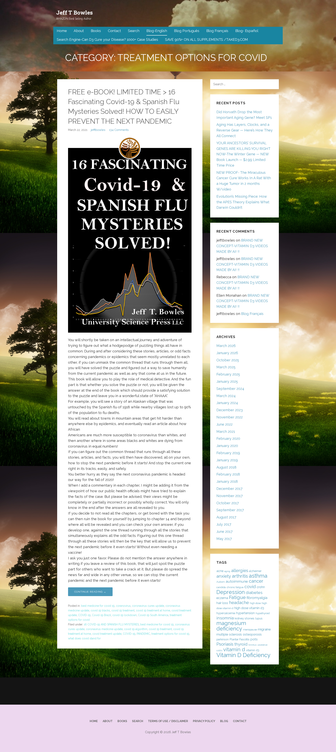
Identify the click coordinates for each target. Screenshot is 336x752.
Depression (230, 592)
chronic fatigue (235, 587)
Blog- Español (246, 31)
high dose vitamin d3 (249, 608)
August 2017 (226, 517)
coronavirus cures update (148, 605)
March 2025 (225, 367)
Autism (220, 581)
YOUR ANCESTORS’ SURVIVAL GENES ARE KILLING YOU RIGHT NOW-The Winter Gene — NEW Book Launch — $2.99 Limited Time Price (243, 154)
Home (62, 31)
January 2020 (227, 446)
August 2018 (226, 467)
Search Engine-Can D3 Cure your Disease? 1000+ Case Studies (107, 39)
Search (133, 31)
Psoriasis (224, 644)
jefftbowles (98, 129)
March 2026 (226, 346)
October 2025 (227, 360)
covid (250, 586)
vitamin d (234, 649)
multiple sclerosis (229, 634)
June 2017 (224, 531)
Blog (224, 721)
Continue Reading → (90, 591)
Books (96, 31)
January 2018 (227, 481)
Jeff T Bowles (74, 12)
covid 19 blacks (100, 610)
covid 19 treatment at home (153, 610)
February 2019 (228, 453)
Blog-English (156, 31)
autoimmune (237, 581)
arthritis (240, 576)
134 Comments (119, 129)
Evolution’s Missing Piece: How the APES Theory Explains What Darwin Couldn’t (242, 202)
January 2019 (227, 460)
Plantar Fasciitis (239, 639)
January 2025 (227, 381)
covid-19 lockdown (124, 615)
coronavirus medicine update (104, 629)
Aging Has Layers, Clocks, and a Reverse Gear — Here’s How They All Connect (244, 130)
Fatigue (237, 597)
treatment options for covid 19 (170, 633)
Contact (114, 31)
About (79, 31)
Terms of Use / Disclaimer (168, 721)
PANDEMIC (143, 633)
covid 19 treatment (123, 610)
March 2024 (226, 396)
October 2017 (227, 503)
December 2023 (229, 410)
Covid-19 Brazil (101, 615)
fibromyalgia (257, 598)
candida (221, 587)
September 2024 (230, 389)
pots (254, 639)
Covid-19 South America (153, 615)
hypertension (245, 613)
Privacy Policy (204, 721)
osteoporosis (252, 634)
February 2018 (228, 474)
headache (239, 602)
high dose (255, 603)
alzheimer (255, 571)
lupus (258, 618)
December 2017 (229, 489)
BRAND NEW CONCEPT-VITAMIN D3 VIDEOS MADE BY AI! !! (242, 246)
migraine (264, 629)
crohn (261, 587)
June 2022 (224, 424)
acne (219, 571)
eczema (222, 598)
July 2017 (223, 524)
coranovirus (123, 605)
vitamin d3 (252, 650)
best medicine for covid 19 (98, 605)
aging (227, 571)
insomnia (225, 618)
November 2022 (229, 417)
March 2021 (225, 431)
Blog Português (186, 31)
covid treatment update (107, 633)
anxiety (223, 576)
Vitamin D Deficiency (243, 655)
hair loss (222, 603)
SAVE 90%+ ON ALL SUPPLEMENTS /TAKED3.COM (206, 39)
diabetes (254, 592)
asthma (258, 576)
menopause (250, 629)
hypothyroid (263, 613)
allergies (239, 570)
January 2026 (227, 353)
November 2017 (229, 496)
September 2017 (230, 510)
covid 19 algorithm (135, 629)
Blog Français (217, 31)
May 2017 (224, 539)
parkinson (222, 639)
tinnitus (252, 644)
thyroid (241, 644)
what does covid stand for (84, 638)
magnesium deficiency (231, 626)
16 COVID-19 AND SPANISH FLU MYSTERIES (111, 624)
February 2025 (228, 374)
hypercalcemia (225, 613)
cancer (256, 581)
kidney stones (244, 618)
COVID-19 (84, 615)
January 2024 (227, 403)
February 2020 (228, 438)
